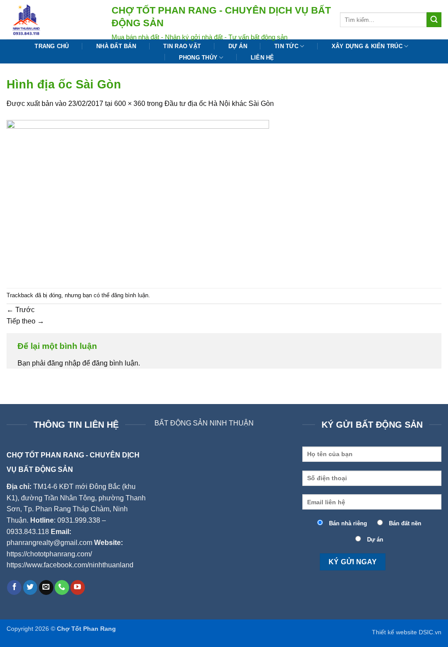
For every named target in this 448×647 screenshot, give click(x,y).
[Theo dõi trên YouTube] (77, 587)
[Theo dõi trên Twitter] (30, 587)
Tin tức (286, 46)
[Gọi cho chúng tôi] (62, 587)
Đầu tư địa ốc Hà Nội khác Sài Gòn (219, 103)
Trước (21, 309)
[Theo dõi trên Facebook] (14, 587)
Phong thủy (198, 57)
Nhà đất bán (116, 46)
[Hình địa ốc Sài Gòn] (138, 198)
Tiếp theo (25, 321)
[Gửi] (434, 19)
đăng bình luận (129, 295)
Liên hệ (262, 57)
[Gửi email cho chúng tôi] (46, 587)
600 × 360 (129, 103)
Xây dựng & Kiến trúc (367, 46)
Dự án (237, 46)
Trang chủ (52, 46)
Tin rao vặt (182, 46)
